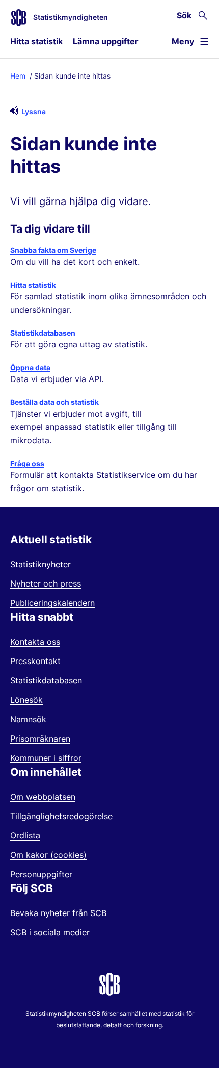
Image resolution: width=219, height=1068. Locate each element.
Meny (183, 41)
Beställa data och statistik (54, 402)
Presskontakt (35, 661)
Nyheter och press (45, 583)
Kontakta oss (35, 642)
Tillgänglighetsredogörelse (61, 816)
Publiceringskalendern (52, 603)
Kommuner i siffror (45, 758)
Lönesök (26, 700)
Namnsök (28, 719)
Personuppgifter (41, 874)
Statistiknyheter (40, 564)
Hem (17, 75)
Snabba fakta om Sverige (53, 250)
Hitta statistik (36, 41)
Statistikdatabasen (42, 332)
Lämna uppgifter (106, 41)
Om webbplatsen (42, 797)
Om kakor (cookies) (48, 855)
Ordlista (25, 835)
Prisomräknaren (40, 738)
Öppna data (30, 367)
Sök (184, 15)
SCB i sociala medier (50, 932)
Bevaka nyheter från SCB (58, 913)
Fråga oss (27, 463)
